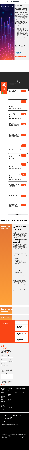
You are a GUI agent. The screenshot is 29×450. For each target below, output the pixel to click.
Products (18, 5)
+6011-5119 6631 (9, 352)
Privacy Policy (9, 382)
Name (2, 355)
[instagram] (4, 421)
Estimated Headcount (4, 363)
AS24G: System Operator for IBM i (14, 146)
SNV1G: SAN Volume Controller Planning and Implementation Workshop (14, 124)
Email (2, 359)
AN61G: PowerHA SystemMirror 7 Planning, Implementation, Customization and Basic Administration (14, 103)
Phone (9, 355)
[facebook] (2, 421)
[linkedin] (6, 421)
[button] (21, 322)
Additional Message (4, 373)
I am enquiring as (10, 359)
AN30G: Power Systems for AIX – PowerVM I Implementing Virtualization (15, 205)
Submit (3, 384)
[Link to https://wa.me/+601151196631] (2, 93)
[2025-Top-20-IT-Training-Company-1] (4, 439)
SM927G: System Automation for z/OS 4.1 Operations (14, 91)
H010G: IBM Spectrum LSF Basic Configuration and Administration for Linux (14, 135)
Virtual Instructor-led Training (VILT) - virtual (7, 371)
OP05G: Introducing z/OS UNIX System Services (14, 164)
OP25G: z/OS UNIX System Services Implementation (14, 114)
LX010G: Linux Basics (13, 195)
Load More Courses (17, 214)
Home (16, 5)
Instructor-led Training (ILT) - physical (7, 369)
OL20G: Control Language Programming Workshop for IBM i (14, 174)
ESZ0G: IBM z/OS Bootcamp (14, 155)
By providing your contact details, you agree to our (7, 382)
